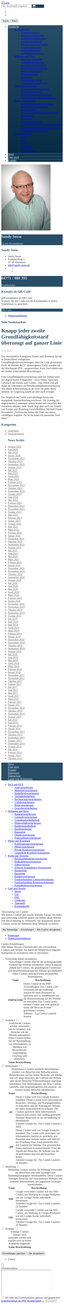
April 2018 (13, 663)
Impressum (13, 773)
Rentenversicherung (31, 121)
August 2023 (14, 512)
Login (11, 778)
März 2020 (13, 595)
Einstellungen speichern (14, 1253)
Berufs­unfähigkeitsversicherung (37, 103)
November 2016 (16, 708)
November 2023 (16, 509)
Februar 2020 (15, 598)
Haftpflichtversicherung (33, 38)
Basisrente (26, 118)
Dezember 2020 (16, 568)
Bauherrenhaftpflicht (31, 71)
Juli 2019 (12, 618)
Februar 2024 (15, 503)
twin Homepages (23, 778)
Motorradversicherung (32, 35)
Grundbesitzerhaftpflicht (33, 65)
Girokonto (26, 145)
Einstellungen (27, 929)
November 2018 (16, 642)
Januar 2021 (14, 565)
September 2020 (16, 577)
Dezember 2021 (16, 538)
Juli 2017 (12, 687)
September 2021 (16, 544)
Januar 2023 (14, 520)
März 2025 (13, 479)
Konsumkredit (28, 151)
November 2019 (16, 607)
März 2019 (13, 630)
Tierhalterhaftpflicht (31, 41)
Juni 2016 (13, 722)
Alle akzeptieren (36, 1253)
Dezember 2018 (16, 639)
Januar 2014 (14, 755)
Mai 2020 (13, 589)
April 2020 (13, 592)
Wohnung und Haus (24, 56)
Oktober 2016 (15, 710)
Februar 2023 (15, 517)
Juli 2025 (12, 470)
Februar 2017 (15, 702)
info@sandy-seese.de (19, 265)
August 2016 (14, 716)
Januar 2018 (14, 672)
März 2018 (13, 666)
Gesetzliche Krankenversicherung (38, 98)
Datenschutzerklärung (19, 938)
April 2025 (13, 476)
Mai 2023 (13, 515)
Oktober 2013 (15, 758)
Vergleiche (13, 26)
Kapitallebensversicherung (34, 130)
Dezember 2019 (16, 604)
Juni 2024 (13, 497)
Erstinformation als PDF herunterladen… (22, 1300)
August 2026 (14, 446)
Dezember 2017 (16, 675)
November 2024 (16, 485)
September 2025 (16, 464)
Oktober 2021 (15, 541)
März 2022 (13, 529)
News (11, 154)
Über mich (13, 157)
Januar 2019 (14, 636)
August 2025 (14, 467)
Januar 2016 (14, 728)
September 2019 (16, 613)
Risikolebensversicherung (34, 106)
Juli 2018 (12, 654)
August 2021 (14, 547)
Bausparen (26, 77)
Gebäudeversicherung (32, 62)
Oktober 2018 (15, 645)
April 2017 (13, 696)
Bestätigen (51, 1301)
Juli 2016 (12, 719)
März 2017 (13, 699)
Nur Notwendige (10, 929)
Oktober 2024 (15, 488)
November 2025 (16, 458)
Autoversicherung (30, 32)
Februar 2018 (15, 669)
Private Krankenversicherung (36, 95)
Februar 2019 (15, 633)
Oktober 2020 (15, 574)
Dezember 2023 (16, 506)
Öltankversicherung (31, 80)
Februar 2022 (15, 532)
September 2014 (16, 743)
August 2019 (14, 615)
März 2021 (13, 559)
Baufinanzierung (29, 74)
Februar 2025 (15, 482)
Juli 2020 (12, 583)
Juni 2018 (13, 657)
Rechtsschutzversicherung (34, 44)
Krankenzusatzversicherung (35, 89)
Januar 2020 (14, 601)
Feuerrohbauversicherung (34, 83)
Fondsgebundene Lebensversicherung (40, 124)
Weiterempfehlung (17, 315)
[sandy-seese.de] (5, 2)
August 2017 (14, 684)
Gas (23, 139)
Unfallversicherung (31, 47)
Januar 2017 (14, 705)
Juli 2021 (12, 550)
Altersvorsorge (28, 109)
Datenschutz (14, 775)
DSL (23, 142)
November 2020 (16, 571)
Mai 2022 (13, 526)
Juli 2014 (12, 749)
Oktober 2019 (15, 610)
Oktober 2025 (15, 461)
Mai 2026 (13, 452)
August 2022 (14, 523)
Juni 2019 (13, 621)
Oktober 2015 (15, 734)
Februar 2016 (15, 725)
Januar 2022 (14, 535)
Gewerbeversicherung (32, 53)
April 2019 (13, 627)
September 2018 (16, 648)
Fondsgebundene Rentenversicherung (40, 127)
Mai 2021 (13, 556)
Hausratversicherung (31, 59)
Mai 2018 (13, 660)
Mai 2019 (13, 624)
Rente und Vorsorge (24, 100)
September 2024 (16, 491)
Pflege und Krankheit (25, 86)
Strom (24, 136)
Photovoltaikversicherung (34, 68)
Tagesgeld (26, 148)
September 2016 (16, 713)
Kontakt (12, 160)
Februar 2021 (15, 562)
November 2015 (16, 731)
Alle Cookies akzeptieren (49, 929)
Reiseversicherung (30, 50)
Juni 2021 (13, 553)
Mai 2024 (13, 500)
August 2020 (14, 580)
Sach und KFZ (22, 29)
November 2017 (16, 678)
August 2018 (14, 651)
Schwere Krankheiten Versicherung (39, 112)
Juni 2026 (13, 449)
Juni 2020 (13, 586)
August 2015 (14, 740)
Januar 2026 (14, 455)
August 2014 (14, 746)
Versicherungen (16, 433)
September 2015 (16, 737)
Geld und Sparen (23, 133)
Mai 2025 (13, 473)
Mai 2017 (13, 693)
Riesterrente (27, 115)
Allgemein (13, 430)
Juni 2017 (13, 690)
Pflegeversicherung (31, 92)
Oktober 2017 (15, 681)
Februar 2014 (15, 752)
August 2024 (14, 494)
